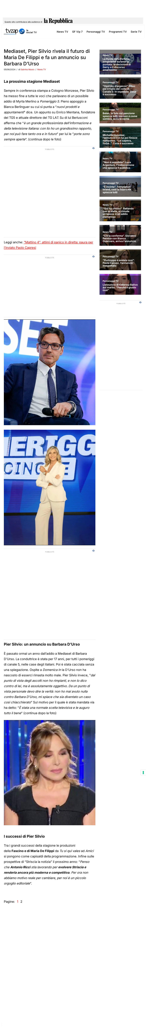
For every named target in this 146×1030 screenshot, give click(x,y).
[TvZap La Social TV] (20, 32)
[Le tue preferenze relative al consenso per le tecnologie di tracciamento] (143, 772)
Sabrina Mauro (27, 69)
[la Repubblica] (58, 22)
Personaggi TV (96, 31)
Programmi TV (118, 31)
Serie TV (136, 31)
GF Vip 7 (77, 31)
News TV (62, 31)
